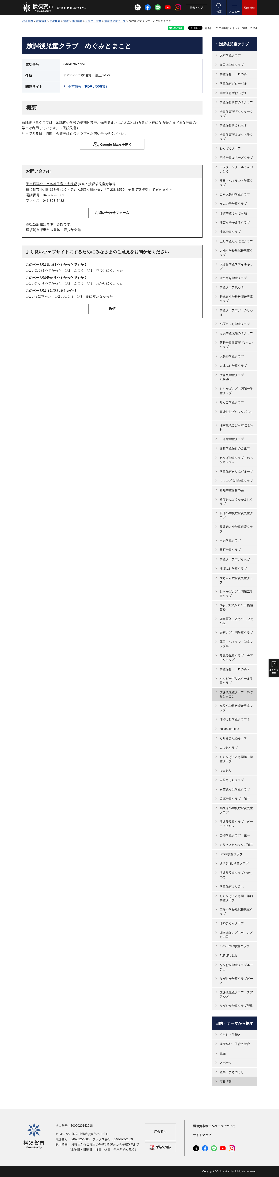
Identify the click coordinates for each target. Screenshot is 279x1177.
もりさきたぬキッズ (233, 738)
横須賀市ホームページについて (214, 1126)
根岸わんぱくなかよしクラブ (236, 501)
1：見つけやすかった (45, 270)
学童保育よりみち (232, 886)
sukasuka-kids (229, 728)
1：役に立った (40, 296)
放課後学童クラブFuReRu (232, 377)
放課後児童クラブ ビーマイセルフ (236, 824)
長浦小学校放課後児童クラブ (236, 515)
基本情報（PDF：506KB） (88, 86)
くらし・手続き (230, 1034)
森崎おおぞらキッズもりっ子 (236, 413)
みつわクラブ (229, 747)
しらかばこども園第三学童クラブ (236, 759)
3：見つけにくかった (107, 270)
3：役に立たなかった (96, 296)
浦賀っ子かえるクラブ (235, 222)
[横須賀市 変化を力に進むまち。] (54, 7)
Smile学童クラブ (231, 854)
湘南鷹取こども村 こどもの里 (236, 934)
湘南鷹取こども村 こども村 (237, 427)
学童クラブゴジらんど (235, 559)
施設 (66, 21)
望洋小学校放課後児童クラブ (236, 911)
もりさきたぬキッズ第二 (236, 844)
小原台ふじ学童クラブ (235, 324)
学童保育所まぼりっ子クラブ (236, 137)
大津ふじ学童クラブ (233, 365)
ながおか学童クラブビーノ (236, 980)
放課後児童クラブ (115, 21)
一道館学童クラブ (232, 439)
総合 (196, 7)
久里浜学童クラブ (232, 64)
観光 (223, 1053)
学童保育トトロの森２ (235, 669)
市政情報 (41, 21)
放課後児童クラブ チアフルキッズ (236, 657)
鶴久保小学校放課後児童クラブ (236, 810)
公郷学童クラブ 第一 (235, 835)
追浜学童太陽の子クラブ (236, 333)
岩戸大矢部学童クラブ (235, 194)
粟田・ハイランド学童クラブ (236, 183)
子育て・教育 (93, 21)
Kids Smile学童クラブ (234, 946)
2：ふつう (76, 270)
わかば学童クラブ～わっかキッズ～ (236, 460)
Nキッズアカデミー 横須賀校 (236, 607)
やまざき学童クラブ (233, 278)
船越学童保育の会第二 (235, 448)
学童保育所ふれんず (233, 125)
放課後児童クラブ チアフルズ (236, 994)
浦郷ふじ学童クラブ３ (235, 719)
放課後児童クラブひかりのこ (236, 875)
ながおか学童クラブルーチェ (236, 967)
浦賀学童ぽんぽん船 (233, 213)
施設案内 (77, 21)
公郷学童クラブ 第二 (235, 798)
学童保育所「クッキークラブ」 (236, 114)
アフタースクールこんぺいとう (236, 169)
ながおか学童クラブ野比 (236, 1005)
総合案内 (27, 21)
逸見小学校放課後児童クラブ (236, 708)
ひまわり (226, 770)
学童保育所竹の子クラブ (236, 102)
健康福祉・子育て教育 (235, 1044)
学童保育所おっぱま (233, 93)
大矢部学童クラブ (232, 356)
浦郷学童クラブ (230, 231)
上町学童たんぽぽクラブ (236, 241)
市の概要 (55, 21)
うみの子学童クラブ (233, 203)
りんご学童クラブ (232, 402)
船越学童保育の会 (232, 490)
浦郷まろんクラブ (232, 923)
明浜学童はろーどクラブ (236, 157)
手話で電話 (163, 1147)
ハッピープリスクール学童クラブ (236, 680)
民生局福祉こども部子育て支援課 (51, 184)
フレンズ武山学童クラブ (236, 480)
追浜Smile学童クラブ (234, 863)
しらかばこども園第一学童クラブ (236, 390)
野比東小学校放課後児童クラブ (236, 299)
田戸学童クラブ (230, 549)
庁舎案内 (160, 1131)
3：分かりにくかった (107, 283)
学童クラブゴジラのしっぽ (236, 312)
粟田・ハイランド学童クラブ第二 (236, 644)
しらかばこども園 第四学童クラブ (236, 898)
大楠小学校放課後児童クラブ (236, 252)
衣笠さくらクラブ (232, 780)
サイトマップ (202, 1135)
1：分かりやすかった (45, 283)
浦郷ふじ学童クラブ (233, 568)
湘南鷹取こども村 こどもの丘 (237, 621)
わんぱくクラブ (230, 148)
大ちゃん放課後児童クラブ (236, 580)
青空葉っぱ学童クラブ (235, 789)
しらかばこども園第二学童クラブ (236, 593)
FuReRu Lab (228, 955)
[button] (218, 7)
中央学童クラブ (230, 540)
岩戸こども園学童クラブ (236, 632)
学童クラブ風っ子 (232, 287)
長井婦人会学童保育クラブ (236, 529)
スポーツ (226, 1062)
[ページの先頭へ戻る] (252, 1170)
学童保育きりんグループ (236, 471)
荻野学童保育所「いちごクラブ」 (236, 345)
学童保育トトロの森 (233, 74)
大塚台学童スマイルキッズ (236, 266)
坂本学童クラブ (230, 55)
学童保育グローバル (233, 83)
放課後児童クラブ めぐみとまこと (236, 694)
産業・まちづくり (232, 1072)
